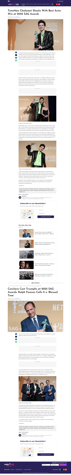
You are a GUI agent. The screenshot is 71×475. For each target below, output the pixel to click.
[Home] (20, 4)
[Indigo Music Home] (9, 465)
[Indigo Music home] (14, 4)
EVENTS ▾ (47, 4)
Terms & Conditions (27, 469)
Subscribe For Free (46, 216)
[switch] (9, 1)
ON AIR (31, 4)
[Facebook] (52, 4)
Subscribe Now (63, 464)
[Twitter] (55, 4)
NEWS (23, 4)
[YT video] (57, 4)
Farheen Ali (17, 16)
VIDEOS (35, 4)
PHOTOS (39, 4)
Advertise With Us (19, 469)
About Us (12, 469)
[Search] (62, 4)
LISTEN (43, 4)
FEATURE (27, 4)
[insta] (59, 4)
